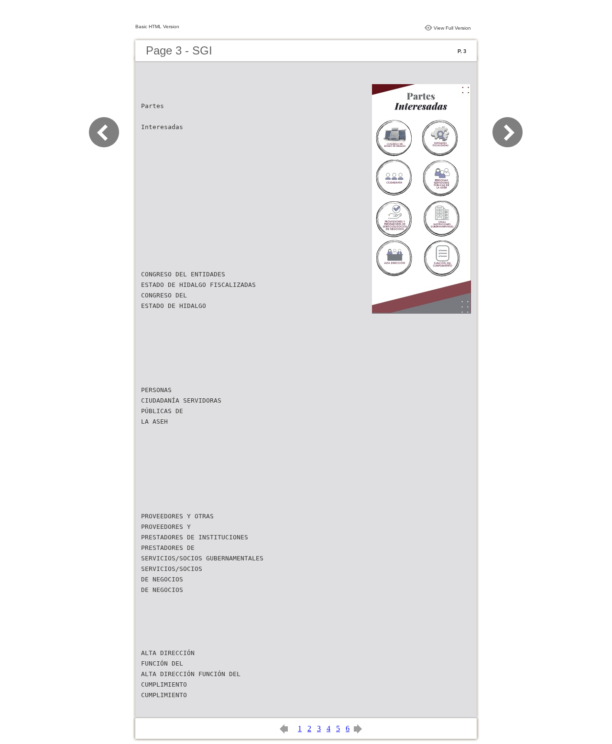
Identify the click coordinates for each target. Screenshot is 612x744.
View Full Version (452, 28)
